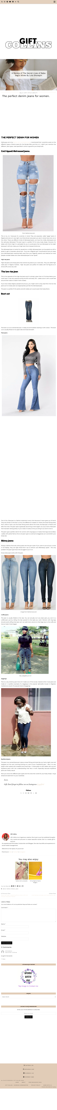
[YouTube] (10, 2)
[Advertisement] (28, 10)
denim (4, 888)
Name (3, 924)
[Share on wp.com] (23, 886)
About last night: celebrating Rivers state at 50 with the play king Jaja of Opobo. (14, 895)
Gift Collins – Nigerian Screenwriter (16, 1085)
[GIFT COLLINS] (28, 41)
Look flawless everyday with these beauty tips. (44, 894)
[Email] (36, 793)
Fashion (9, 888)
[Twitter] (2, 2)
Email (3, 930)
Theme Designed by (49, 1086)
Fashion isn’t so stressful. (22, 880)
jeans (17, 888)
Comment (4, 907)
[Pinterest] (7, 2)
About (23, 1082)
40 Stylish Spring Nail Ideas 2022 (28, 74)
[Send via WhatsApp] (21, 886)
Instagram (22, 852)
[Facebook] (13, 2)
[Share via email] (12, 886)
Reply (3, 959)
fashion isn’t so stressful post (21, 142)
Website (3, 936)
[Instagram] (4, 2)
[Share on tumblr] (19, 886)
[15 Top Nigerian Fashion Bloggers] (35, 871)
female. (13, 888)
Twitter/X (15, 852)
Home (17, 1082)
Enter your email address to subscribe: (28, 1009)
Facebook (29, 1073)
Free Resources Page (35, 1082)
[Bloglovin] (15, 2)
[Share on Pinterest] (18, 886)
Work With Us (47, 1085)
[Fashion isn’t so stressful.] (21, 871)
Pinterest (29, 1077)
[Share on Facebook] (14, 886)
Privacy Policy (35, 1085)
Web (10, 852)
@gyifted (40, 784)
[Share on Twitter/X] (16, 886)
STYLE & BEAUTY (32, 92)
